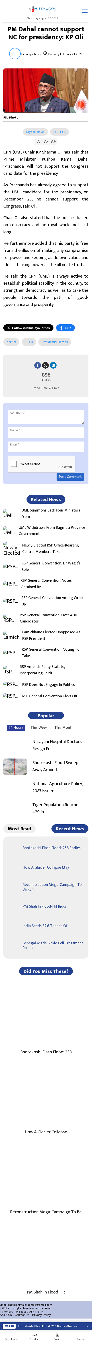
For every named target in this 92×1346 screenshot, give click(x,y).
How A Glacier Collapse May (46, 867)
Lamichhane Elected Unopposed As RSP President (51, 635)
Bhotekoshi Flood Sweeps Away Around (56, 766)
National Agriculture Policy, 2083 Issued (57, 787)
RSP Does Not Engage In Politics (48, 685)
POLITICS (59, 131)
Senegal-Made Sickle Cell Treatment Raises (53, 945)
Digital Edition (35, 131)
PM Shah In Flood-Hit (46, 1292)
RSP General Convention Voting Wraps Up (52, 601)
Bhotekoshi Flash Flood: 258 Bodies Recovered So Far (50, 1326)
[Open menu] (85, 11)
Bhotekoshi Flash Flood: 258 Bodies (52, 848)
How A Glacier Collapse (46, 1132)
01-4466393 (19, 1311)
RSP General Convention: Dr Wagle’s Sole (51, 566)
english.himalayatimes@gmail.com (30, 1304)
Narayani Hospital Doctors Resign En (57, 745)
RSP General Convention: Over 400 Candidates (48, 618)
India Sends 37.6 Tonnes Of (45, 926)
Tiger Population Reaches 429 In (56, 808)
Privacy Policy (41, 1315)
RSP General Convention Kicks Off (49, 696)
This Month (64, 728)
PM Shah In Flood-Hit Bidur (45, 906)
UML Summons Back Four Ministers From (50, 513)
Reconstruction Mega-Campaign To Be (46, 1212)
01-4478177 (36, 1311)
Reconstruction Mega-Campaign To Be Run (52, 887)
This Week (39, 728)
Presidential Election (55, 341)
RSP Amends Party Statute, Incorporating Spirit (42, 670)
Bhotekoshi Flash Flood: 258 (46, 1052)
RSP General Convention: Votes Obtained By (46, 584)
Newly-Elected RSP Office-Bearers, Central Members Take (50, 548)
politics (11, 341)
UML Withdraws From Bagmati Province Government (52, 531)
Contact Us (22, 1315)
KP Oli (29, 341)
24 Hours (16, 728)
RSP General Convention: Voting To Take (51, 652)
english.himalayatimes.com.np (32, 1308)
